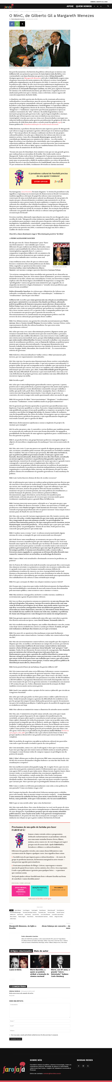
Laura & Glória (15, 970)
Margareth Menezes (32, 78)
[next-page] (13, 980)
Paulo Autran (30, 916)
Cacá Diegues (26, 910)
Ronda (51, 916)
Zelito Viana (13, 918)
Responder (12, 995)
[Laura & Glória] (18, 961)
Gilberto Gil (12, 914)
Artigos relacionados (21, 951)
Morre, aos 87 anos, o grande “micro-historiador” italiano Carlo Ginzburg (60, 973)
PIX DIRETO (58, 889)
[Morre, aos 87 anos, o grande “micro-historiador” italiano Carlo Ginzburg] (60, 961)
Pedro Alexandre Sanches (18, 19)
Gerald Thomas (60, 912)
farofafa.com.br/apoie (44, 899)
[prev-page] (10, 980)
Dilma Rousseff (51, 910)
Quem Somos (84, 6)
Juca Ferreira (26, 192)
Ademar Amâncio (14, 991)
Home (10, 11)
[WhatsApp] (17, 24)
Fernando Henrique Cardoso (30, 912)
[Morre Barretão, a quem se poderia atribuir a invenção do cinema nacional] (39, 961)
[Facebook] (94, 6)
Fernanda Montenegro (15, 912)
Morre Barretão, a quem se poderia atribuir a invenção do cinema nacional (39, 973)
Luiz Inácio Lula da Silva (57, 914)
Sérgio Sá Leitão (59, 916)
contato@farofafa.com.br (52, 1073)
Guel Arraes (20, 914)
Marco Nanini (13, 916)
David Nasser (42, 910)
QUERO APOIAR (41, 182)
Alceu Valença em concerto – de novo (56, 927)
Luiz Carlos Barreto (45, 914)
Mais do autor (41, 951)
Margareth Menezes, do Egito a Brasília (22, 927)
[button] (108, 6)
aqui (59, 122)
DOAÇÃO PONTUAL (40, 889)
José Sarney (28, 914)
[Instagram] (97, 6)
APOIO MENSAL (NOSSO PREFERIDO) (21, 891)
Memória (16, 11)
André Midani (18, 910)
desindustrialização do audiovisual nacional (40, 124)
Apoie (70, 6)
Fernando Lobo (42, 912)
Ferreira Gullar (51, 912)
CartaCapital (34, 910)
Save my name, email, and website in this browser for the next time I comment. (34, 1035)
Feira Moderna (60, 910)
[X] (101, 6)
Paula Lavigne (21, 916)
